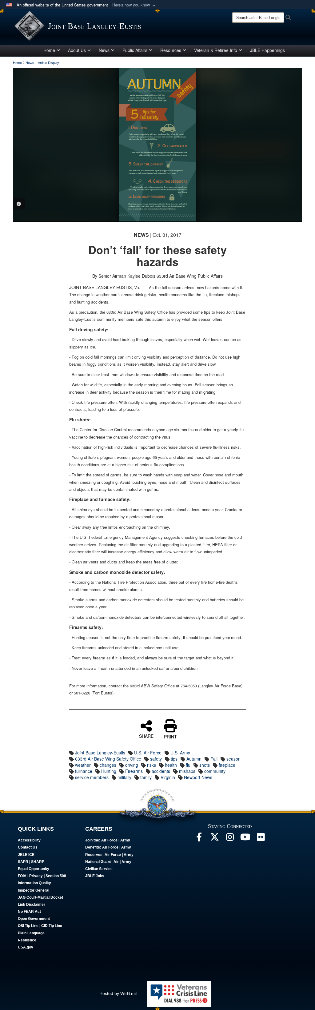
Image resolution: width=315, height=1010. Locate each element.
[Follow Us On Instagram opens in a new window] (229, 838)
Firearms (134, 771)
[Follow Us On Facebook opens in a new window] (199, 838)
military (124, 777)
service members (92, 777)
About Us (77, 50)
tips (174, 759)
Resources (170, 50)
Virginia (168, 777)
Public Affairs (134, 50)
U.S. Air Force (147, 753)
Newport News (198, 777)
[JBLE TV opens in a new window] (245, 838)
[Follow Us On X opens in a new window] (214, 838)
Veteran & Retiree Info (215, 50)
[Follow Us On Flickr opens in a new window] (260, 838)
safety (156, 759)
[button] (134, 5)
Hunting (108, 771)
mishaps (187, 771)
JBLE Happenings (267, 50)
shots (204, 765)
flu (188, 765)
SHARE (146, 735)
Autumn (193, 759)
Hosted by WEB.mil (118, 993)
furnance (83, 771)
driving (131, 765)
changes (108, 765)
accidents (161, 771)
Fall (213, 759)
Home (49, 50)
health (171, 765)
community (214, 771)
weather (83, 765)
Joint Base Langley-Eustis (100, 753)
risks (151, 765)
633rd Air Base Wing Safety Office (108, 759)
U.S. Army (180, 753)
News (104, 50)
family (146, 777)
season (233, 759)
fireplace (227, 765)
